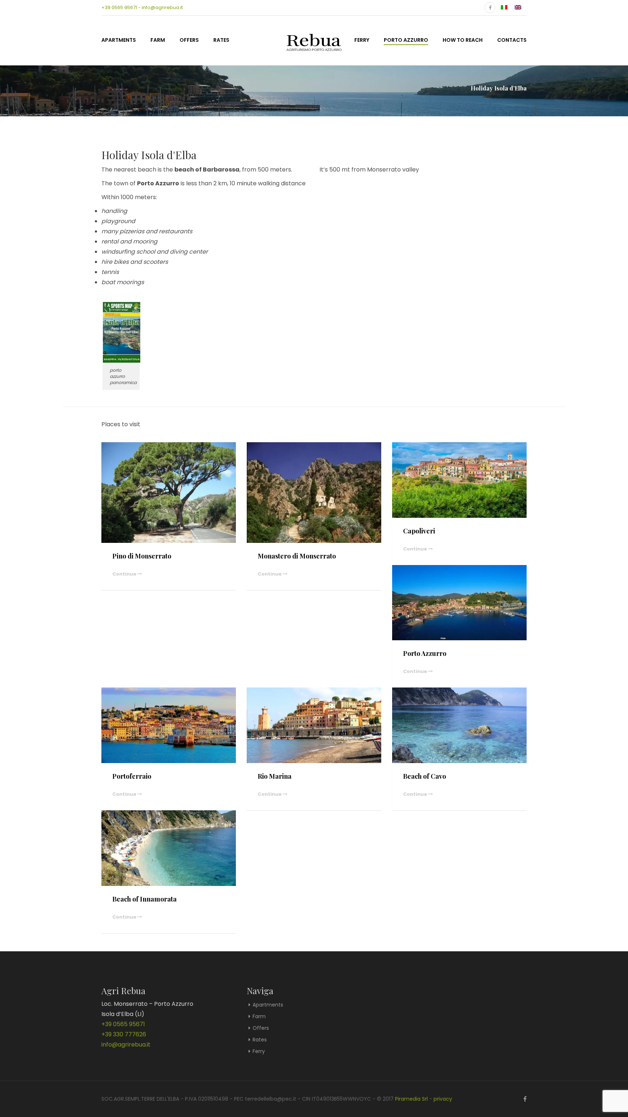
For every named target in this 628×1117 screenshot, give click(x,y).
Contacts (512, 40)
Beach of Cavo (424, 776)
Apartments (118, 40)
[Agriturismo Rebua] (314, 39)
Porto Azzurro (406, 40)
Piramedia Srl (411, 1098)
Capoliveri (419, 531)
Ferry (361, 40)
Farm (157, 40)
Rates (221, 40)
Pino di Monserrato (141, 556)
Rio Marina (274, 776)
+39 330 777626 (123, 1034)
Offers (189, 40)
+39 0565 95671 (119, 7)
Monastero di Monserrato (297, 556)
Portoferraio (131, 776)
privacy (443, 1098)
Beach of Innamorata (144, 899)
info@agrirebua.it (162, 7)
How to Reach (463, 40)
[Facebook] (489, 7)
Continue (124, 573)
